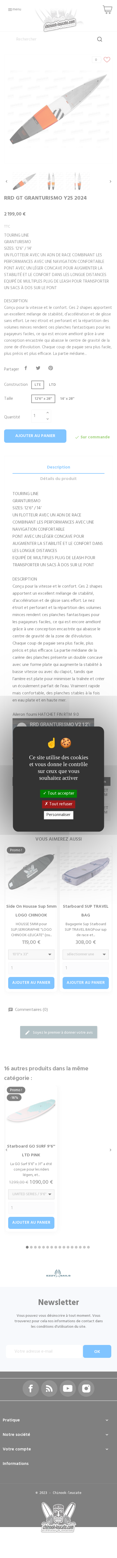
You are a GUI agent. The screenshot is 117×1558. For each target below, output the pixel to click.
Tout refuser (60, 804)
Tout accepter (60, 793)
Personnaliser (58, 815)
